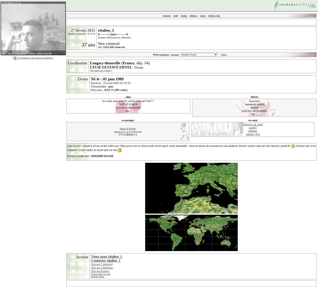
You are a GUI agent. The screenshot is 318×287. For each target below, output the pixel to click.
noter (175, 16)
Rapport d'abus (97, 276)
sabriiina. (252, 130)
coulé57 (253, 127)
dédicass (194, 16)
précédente (164, 54)
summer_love (253, 134)
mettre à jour (214, 16)
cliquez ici (119, 132)
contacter (167, 16)
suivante (175, 54)
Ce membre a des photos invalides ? (35, 58)
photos (184, 16)
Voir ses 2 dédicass (102, 267)
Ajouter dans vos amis (101, 274)
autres (203, 16)
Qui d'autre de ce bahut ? (101, 70)
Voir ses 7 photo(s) (101, 264)
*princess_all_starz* (253, 124)
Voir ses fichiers (100, 271)
